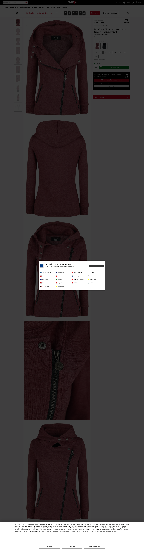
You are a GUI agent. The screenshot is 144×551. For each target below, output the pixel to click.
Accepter (49, 546)
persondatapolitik (89, 531)
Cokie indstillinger (76, 531)
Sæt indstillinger (94, 547)
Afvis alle (72, 546)
